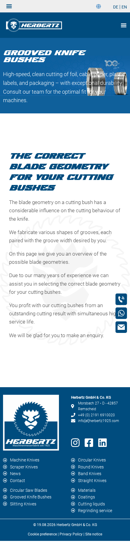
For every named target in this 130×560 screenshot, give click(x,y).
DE (115, 7)
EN (124, 7)
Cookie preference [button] (42, 534)
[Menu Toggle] (9, 6)
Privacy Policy (71, 534)
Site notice (93, 534)
